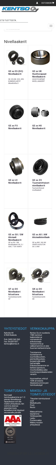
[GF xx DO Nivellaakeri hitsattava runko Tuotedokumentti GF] (16, 275)
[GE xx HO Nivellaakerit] (40, 112)
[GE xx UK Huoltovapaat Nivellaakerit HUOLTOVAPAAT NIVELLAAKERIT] (40, 57)
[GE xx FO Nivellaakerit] (16, 112)
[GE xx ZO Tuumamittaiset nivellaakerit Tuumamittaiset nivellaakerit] (40, 166)
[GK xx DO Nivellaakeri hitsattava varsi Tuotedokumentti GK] (40, 275)
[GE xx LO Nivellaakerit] (16, 166)
